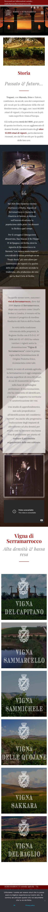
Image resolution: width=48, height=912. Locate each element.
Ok (14, 905)
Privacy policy (30, 905)
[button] (6, 52)
